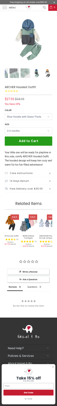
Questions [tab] (32, 286)
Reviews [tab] (13, 286)
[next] (49, 42)
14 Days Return (19, 181)
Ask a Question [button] (30, 279)
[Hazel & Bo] (28, 7)
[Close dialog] (53, 367)
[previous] (8, 42)
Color (8, 110)
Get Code (28, 392)
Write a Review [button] (30, 271)
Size (7, 124)
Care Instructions (21, 173)
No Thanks (28, 399)
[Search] (44, 7)
